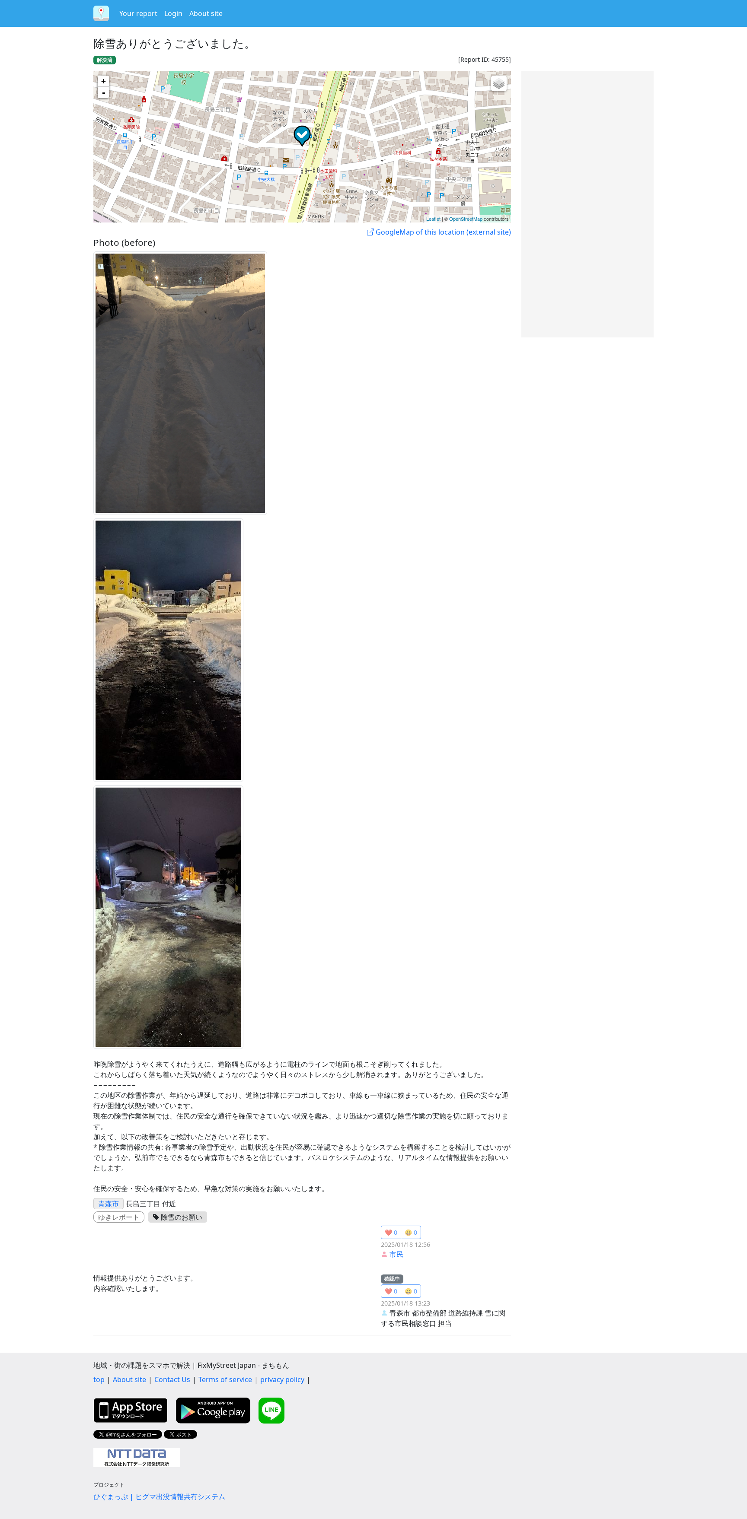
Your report (138, 13)
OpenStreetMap (465, 218)
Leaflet (433, 218)
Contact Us (172, 1379)
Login (173, 13)
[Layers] (499, 83)
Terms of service (225, 1379)
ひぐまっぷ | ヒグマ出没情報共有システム (159, 1496)
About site (206, 13)
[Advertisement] (587, 204)
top (99, 1379)
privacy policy (282, 1379)
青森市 (108, 1203)
